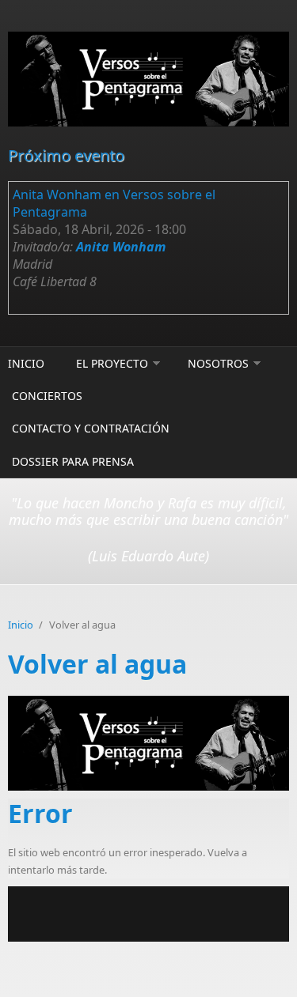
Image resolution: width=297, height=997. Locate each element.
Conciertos (47, 395)
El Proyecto (112, 363)
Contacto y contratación (90, 428)
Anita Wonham (121, 246)
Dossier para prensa (73, 461)
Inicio (26, 363)
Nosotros (218, 363)
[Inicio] (148, 79)
